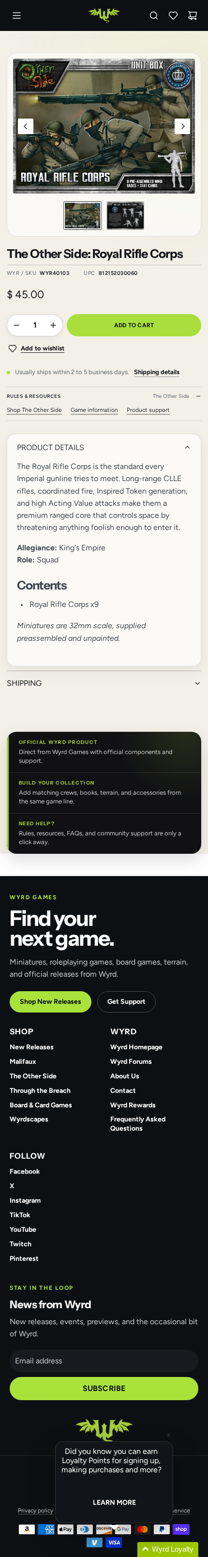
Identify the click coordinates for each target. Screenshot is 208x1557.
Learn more (114, 1502)
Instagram (25, 1200)
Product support (148, 410)
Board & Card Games (41, 1105)
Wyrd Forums (131, 1062)
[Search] (153, 15)
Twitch (20, 1244)
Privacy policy (35, 1510)
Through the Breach (40, 1091)
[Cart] (192, 15)
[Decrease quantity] (16, 325)
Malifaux (23, 1062)
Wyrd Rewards (133, 1105)
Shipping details (156, 372)
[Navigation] (16, 15)
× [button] (169, 1434)
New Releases (32, 1047)
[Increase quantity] (53, 325)
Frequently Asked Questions (137, 1124)
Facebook (25, 1171)
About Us (124, 1076)
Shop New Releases (50, 1002)
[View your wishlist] (173, 15)
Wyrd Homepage (136, 1047)
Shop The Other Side (34, 410)
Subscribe (104, 1388)
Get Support (126, 1002)
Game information (94, 410)
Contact (123, 1091)
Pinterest (24, 1259)
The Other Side (33, 1076)
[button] (25, 126)
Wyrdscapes (29, 1119)
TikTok (20, 1215)
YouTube (23, 1229)
